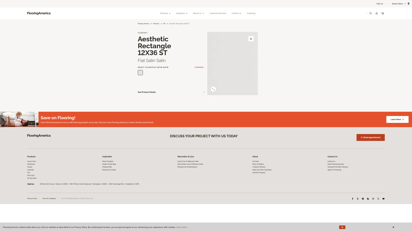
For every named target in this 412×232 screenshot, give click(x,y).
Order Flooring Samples (336, 164)
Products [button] (164, 13)
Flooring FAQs (107, 167)
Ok (342, 227)
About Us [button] (197, 13)
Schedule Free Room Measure (338, 167)
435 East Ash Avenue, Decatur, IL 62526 (53, 184)
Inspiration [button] (180, 13)
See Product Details (147, 92)
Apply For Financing (334, 170)
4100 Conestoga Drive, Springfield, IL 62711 (124, 184)
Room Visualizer (107, 161)
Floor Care (30, 175)
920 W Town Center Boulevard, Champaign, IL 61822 (88, 184)
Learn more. (181, 227)
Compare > (200, 67)
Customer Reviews (217, 13)
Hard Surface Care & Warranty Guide (190, 164)
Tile (164, 23)
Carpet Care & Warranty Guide (188, 161)
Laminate (30, 170)
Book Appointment (371, 137)
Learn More (396, 119)
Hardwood (31, 164)
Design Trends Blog (109, 164)
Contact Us (236, 13)
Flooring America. (73, 198)
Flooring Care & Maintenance (187, 167)
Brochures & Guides (109, 170)
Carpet (29, 167)
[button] (399, 3)
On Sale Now (31, 178)
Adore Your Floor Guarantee (261, 170)
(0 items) (382, 13)
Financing (251, 13)
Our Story (255, 161)
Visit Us (379, 4)
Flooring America (143, 23)
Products (156, 23)
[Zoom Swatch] (213, 89)
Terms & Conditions (49, 198)
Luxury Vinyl (31, 161)
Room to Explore (258, 164)
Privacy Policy (32, 198)
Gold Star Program (258, 172)
